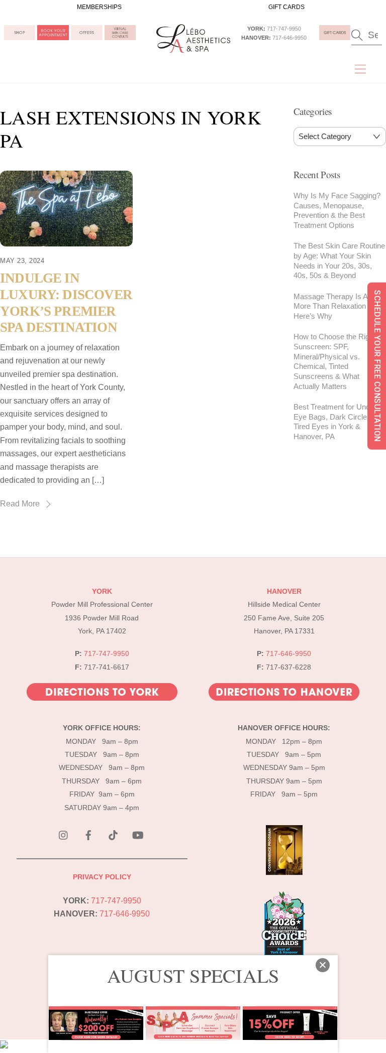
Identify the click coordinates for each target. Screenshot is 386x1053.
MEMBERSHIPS (99, 7)
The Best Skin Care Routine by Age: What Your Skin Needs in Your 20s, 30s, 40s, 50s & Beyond (339, 260)
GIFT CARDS (286, 7)
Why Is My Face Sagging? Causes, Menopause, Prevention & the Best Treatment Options (337, 210)
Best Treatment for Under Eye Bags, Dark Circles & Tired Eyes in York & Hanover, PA (336, 422)
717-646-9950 (289, 38)
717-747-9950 (284, 29)
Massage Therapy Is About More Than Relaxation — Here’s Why (338, 306)
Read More (20, 503)
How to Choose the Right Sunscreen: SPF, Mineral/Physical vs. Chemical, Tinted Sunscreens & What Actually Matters (334, 361)
